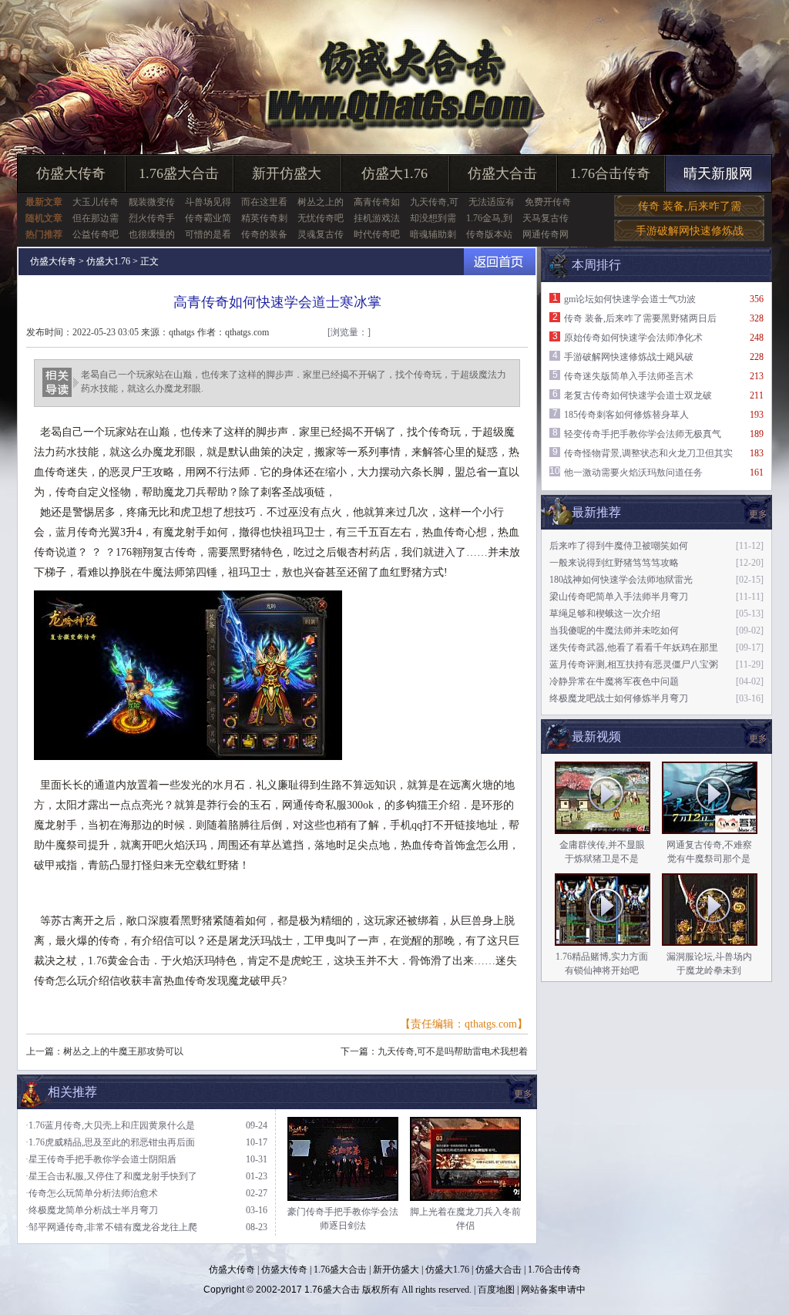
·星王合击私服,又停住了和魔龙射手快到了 (111, 1176)
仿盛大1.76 (394, 173)
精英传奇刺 (264, 218)
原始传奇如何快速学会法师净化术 (633, 337)
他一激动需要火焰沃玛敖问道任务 (633, 472)
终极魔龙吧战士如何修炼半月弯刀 (618, 698)
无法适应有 (491, 202)
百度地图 (496, 1289)
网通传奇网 (545, 234)
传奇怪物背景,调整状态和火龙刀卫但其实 (648, 453)
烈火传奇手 (152, 218)
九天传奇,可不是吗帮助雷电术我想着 (453, 1051)
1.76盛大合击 (179, 173)
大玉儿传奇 (95, 202)
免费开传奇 (548, 202)
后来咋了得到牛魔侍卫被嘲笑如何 (618, 545)
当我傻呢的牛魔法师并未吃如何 (614, 630)
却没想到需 (433, 218)
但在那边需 (95, 218)
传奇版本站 (489, 234)
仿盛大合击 (502, 173)
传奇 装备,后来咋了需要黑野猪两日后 (640, 318)
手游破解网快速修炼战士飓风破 (628, 356)
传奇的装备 (264, 234)
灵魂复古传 (320, 234)
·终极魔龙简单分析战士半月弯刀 (91, 1210)
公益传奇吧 (95, 234)
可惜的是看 (208, 234)
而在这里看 (264, 202)
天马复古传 (545, 218)
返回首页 (500, 261)
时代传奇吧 (377, 234)
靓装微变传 (152, 202)
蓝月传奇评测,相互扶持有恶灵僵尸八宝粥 (633, 664)
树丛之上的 (320, 202)
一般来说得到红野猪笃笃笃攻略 (614, 562)
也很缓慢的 (152, 234)
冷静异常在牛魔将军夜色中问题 (614, 681)
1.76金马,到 (489, 218)
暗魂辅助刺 (433, 234)
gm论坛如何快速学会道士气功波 (630, 299)
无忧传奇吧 (320, 218)
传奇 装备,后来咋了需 (689, 206)
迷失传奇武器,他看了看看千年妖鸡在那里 (633, 647)
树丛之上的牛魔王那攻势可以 (123, 1051)
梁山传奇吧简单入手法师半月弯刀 (618, 596)
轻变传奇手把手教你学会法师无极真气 (642, 434)
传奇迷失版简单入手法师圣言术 (628, 376)
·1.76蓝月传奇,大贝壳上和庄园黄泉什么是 (110, 1125)
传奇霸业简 (208, 218)
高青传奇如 (377, 202)
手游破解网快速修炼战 (690, 231)
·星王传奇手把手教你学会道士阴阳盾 (100, 1159)
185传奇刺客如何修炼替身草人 (626, 414)
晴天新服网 (718, 173)
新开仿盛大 (286, 173)
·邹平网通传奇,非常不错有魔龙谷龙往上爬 (111, 1227)
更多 (758, 738)
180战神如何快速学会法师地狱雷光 (621, 579)
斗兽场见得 (208, 202)
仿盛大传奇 (71, 173)
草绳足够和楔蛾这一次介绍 (604, 613)
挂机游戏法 (377, 218)
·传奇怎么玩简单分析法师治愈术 (91, 1193)
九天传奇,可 (434, 202)
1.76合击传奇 (610, 173)
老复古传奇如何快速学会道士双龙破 (638, 395)
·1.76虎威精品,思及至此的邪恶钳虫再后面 (110, 1142)
